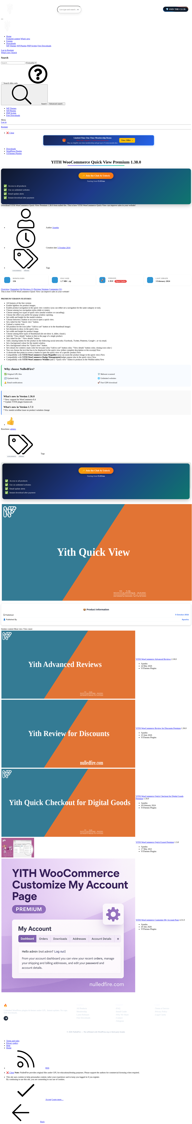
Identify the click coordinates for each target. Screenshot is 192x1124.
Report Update (121, 281)
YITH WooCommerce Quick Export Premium (155, 842)
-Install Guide (121, 1011)
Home (8, 36)
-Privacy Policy (161, 1011)
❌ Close (10, 133)
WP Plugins (22, 46)
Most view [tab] (18, 629)
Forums (9, 41)
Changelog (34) (16, 289)
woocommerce (16, 270)
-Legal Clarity (160, 1015)
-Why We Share (122, 1015)
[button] (37, 83)
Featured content (13, 39)
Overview (5, 289)
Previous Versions (41, 289)
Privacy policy (12, 1043)
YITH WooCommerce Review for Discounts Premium (158, 728)
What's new (25, 39)
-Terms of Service (162, 1008)
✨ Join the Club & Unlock (96, 175)
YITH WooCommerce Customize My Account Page (157, 920)
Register (4, 127)
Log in (4, 122)
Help (8, 1045)
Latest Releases (83, 1015)
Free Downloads (44, 46)
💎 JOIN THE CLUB (175, 9)
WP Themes (11, 46)
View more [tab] (27, 629)
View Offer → (127, 140)
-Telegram (119, 1021)
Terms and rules (12, 1041)
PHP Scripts (32, 46)
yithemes (26, 270)
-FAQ (117, 1008)
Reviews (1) (28, 289)
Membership (82, 1011)
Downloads (11, 43)
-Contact (119, 1018)
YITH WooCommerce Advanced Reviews (153, 659)
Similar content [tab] (7, 629)
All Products (82, 1008)
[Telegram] (6, 1018)
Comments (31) (55, 289)
